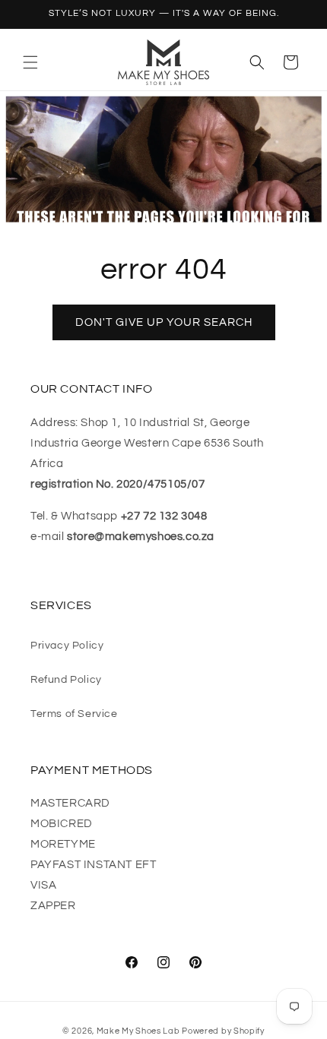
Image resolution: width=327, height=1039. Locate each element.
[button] (30, 62)
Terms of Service (74, 714)
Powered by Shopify (223, 1031)
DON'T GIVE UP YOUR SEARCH (163, 322)
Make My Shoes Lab (138, 1031)
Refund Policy (66, 679)
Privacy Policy (66, 645)
